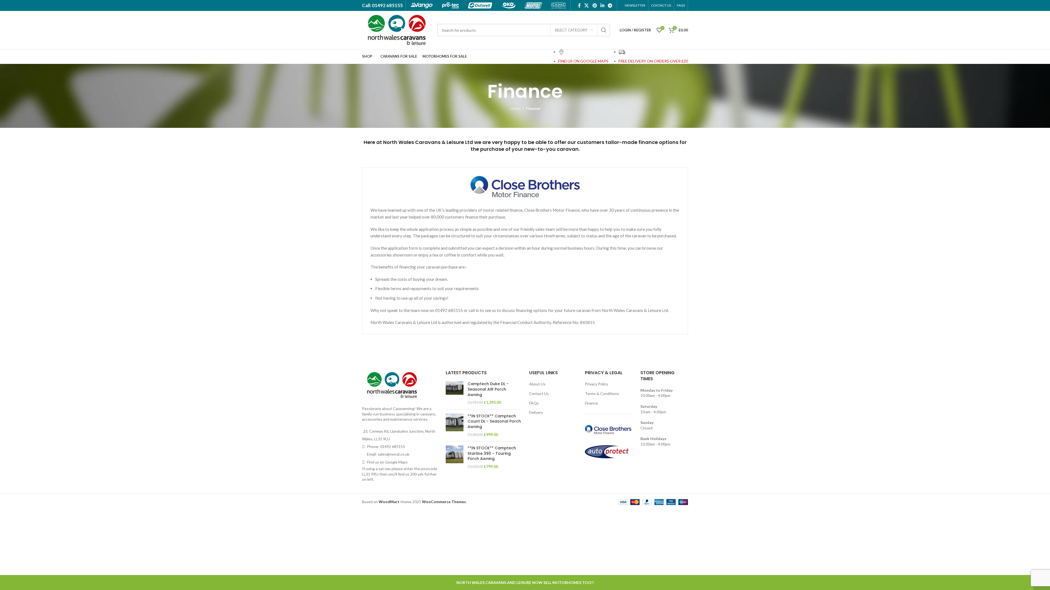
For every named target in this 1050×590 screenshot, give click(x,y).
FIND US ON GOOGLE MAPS (583, 61)
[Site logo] (397, 29)
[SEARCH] (603, 30)
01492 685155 (392, 446)
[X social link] (587, 5)
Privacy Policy (596, 384)
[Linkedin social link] (602, 5)
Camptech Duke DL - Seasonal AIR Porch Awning (488, 389)
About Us (537, 384)
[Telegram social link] (610, 5)
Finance (591, 403)
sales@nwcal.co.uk (393, 454)
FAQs (534, 403)
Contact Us (539, 393)
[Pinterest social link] (595, 5)
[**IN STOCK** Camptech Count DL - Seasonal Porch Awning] (454, 425)
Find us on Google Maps (387, 462)
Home (515, 108)
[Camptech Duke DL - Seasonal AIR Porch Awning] (454, 393)
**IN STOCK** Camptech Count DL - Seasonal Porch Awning (494, 421)
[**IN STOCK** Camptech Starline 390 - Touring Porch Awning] (454, 457)
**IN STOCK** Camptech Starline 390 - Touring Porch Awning (492, 453)
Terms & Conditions (602, 393)
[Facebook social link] (579, 5)
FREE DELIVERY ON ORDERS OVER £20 (653, 61)
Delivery (536, 412)
